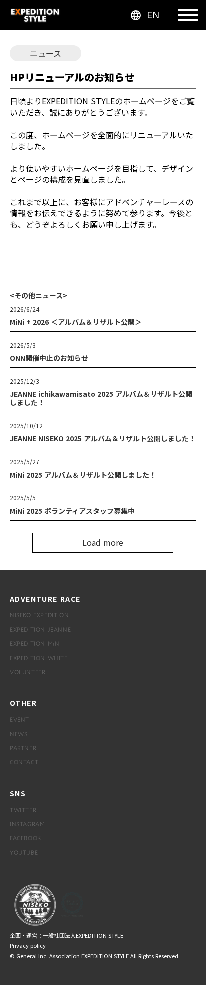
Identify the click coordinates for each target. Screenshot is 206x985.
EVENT (20, 719)
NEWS (19, 734)
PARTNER (23, 748)
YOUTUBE (24, 852)
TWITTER (23, 810)
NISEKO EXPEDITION (39, 615)
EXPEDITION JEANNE (40, 629)
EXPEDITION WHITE (39, 658)
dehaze (188, 15)
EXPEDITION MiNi (36, 643)
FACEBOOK (26, 838)
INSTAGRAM (27, 824)
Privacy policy (28, 945)
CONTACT (24, 762)
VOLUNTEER (28, 672)
